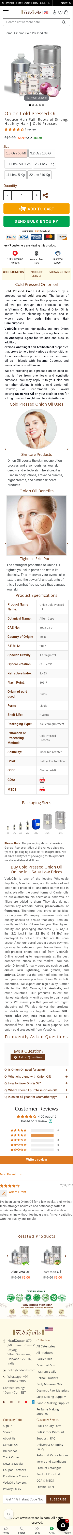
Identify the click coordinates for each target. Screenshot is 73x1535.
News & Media (13, 1464)
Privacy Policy (12, 1489)
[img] (9, 1186)
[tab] (30, 105)
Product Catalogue (48, 1468)
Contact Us (10, 1445)
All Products (44, 1353)
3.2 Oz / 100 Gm (41, 153)
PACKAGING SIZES (59, 272)
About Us (9, 1438)
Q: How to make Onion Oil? (22, 1083)
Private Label (45, 1487)
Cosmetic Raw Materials (52, 1390)
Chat (52, 1532)
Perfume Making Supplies (47, 1411)
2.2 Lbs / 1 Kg (45, 164)
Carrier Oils (44, 1359)
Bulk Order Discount (50, 1432)
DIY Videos (10, 1451)
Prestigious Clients (15, 1476)
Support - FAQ (46, 1438)
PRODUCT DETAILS (36, 274)
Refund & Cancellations (52, 1455)
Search (7, 1432)
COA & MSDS (45, 1480)
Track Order (11, 1457)
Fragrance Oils (46, 1371)
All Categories (45, 1346)
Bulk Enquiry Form (48, 1426)
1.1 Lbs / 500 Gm (18, 164)
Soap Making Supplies (51, 1397)
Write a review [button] (36, 1160)
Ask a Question (30, 1057)
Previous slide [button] (7, 1256)
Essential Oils (45, 1365)
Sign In (7, 1426)
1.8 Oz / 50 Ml (16, 153)
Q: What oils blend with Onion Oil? (27, 1076)
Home (8, 33)
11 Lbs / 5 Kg (15, 175)
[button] (14, 129)
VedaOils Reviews (15, 1482)
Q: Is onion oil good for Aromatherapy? (30, 1097)
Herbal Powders (47, 1378)
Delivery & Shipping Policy (49, 1447)
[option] (20, 1260)
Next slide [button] (65, 1256)
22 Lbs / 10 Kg (39, 175)
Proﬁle (67, 1532)
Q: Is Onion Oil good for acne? (24, 1069)
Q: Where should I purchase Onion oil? (30, 1090)
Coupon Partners (14, 1470)
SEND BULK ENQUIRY (36, 221)
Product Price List (48, 1474)
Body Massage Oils (49, 1384)
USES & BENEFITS (13, 272)
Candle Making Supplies (52, 1403)
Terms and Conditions (51, 1461)
